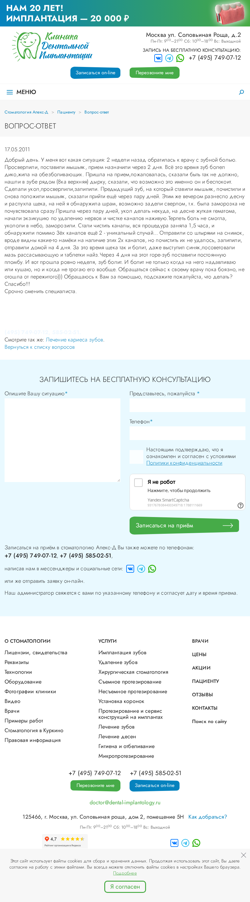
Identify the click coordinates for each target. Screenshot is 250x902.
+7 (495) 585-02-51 (85, 555)
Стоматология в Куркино (34, 730)
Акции (201, 667)
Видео (12, 701)
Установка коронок (121, 701)
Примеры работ (24, 721)
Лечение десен (117, 736)
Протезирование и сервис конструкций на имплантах (130, 714)
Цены (199, 654)
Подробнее (125, 873)
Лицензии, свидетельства (36, 652)
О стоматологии (28, 641)
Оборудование (23, 682)
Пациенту (66, 112)
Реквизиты (17, 662)
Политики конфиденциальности (184, 463)
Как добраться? (207, 817)
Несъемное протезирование (132, 691)
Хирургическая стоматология (133, 672)
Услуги (107, 641)
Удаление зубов (118, 662)
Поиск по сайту (209, 721)
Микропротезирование (126, 756)
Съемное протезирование (130, 682)
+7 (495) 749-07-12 (215, 57)
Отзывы (202, 694)
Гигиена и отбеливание (126, 746)
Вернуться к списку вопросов (40, 347)
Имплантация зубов (122, 652)
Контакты (204, 707)
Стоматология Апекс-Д (26, 112)
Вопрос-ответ (96, 112)
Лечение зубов (116, 727)
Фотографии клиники (30, 691)
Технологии (18, 672)
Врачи (12, 711)
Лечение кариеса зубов (74, 340)
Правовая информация (33, 740)
